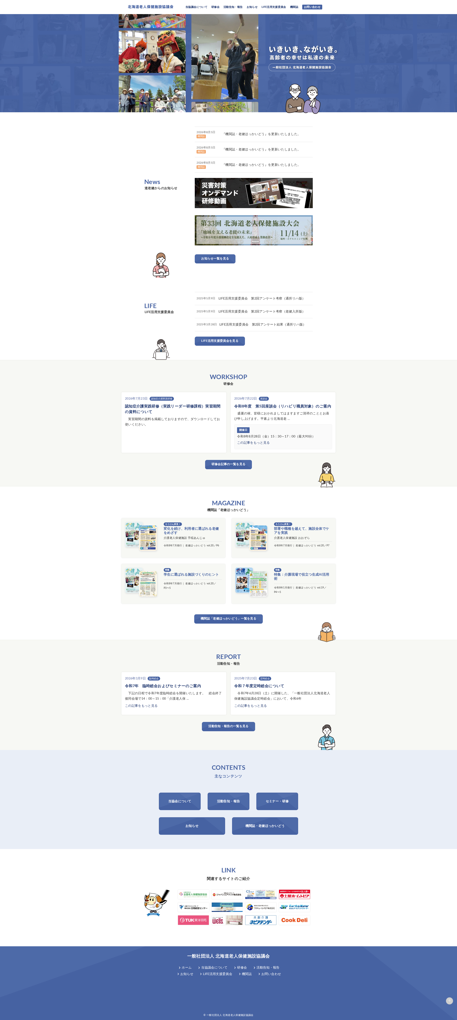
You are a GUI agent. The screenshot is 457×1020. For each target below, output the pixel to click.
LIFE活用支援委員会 (274, 7)
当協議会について (196, 7)
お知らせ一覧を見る (215, 258)
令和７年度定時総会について (259, 686)
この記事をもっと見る (253, 442)
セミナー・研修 (277, 801)
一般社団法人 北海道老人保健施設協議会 (228, 956)
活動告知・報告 (233, 7)
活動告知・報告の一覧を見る (228, 726)
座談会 (263, 398)
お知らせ (252, 7)
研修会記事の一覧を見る (229, 464)
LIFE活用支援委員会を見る (219, 340)
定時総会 (265, 678)
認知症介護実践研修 (161, 398)
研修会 (215, 7)
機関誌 (294, 7)
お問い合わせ (312, 7)
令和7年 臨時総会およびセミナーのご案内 (163, 686)
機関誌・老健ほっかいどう (265, 825)
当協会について (179, 801)
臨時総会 (154, 678)
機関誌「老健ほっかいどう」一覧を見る (228, 618)
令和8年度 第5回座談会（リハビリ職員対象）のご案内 (282, 406)
